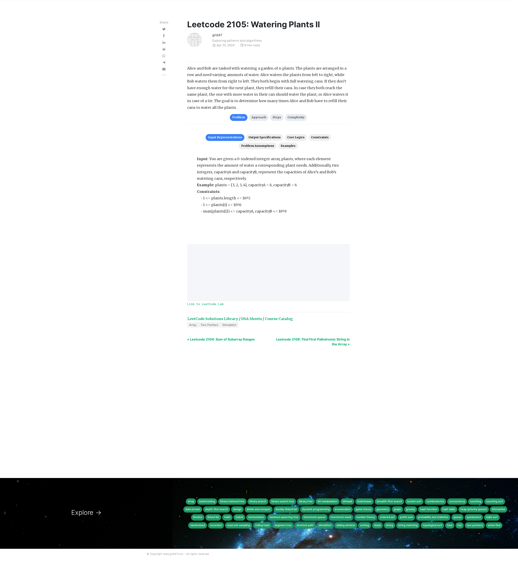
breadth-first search (389, 501)
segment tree (283, 525)
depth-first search (216, 509)
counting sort (494, 501)
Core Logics (296, 137)
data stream (192, 509)
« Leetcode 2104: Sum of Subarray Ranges (221, 339)
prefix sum (406, 517)
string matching (408, 525)
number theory (365, 517)
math (227, 517)
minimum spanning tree (283, 517)
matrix (239, 517)
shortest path (305, 525)
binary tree (306, 501)
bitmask (347, 501)
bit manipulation (328, 501)
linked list (213, 517)
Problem (238, 117)
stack (377, 525)
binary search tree (282, 501)
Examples (288, 146)
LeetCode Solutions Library (212, 319)
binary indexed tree (232, 501)
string (389, 525)
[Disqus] (259, 411)
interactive (498, 509)
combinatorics (435, 501)
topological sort (432, 525)
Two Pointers (209, 325)
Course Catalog (279, 319)
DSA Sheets (251, 319)
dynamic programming (316, 509)
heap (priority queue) (473, 509)
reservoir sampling (238, 525)
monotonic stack (341, 517)
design (237, 509)
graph (397, 509)
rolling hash (262, 525)
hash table (448, 509)
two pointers (475, 525)
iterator (197, 517)
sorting (364, 525)
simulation (325, 525)
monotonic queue (315, 517)
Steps (277, 117)
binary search (257, 501)
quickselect (474, 517)
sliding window (345, 525)
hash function (428, 509)
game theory (364, 509)
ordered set (387, 517)
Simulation (229, 325)
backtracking (207, 501)
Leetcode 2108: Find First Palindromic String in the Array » (313, 341)
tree (449, 525)
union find (494, 525)
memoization (256, 517)
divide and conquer (259, 509)
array (191, 501)
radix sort (492, 517)
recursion (216, 525)
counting (475, 501)
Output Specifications (264, 137)
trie (459, 525)
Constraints (320, 137)
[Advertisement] (268, 272)
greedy (410, 509)
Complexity (296, 117)
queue (457, 517)
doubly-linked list (286, 509)
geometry (383, 509)
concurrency (457, 501)
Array (192, 325)
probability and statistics (433, 517)
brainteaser (364, 501)
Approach (259, 117)
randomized (197, 525)
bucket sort (414, 501)
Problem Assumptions (257, 146)
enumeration (343, 509)
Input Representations (225, 137)
